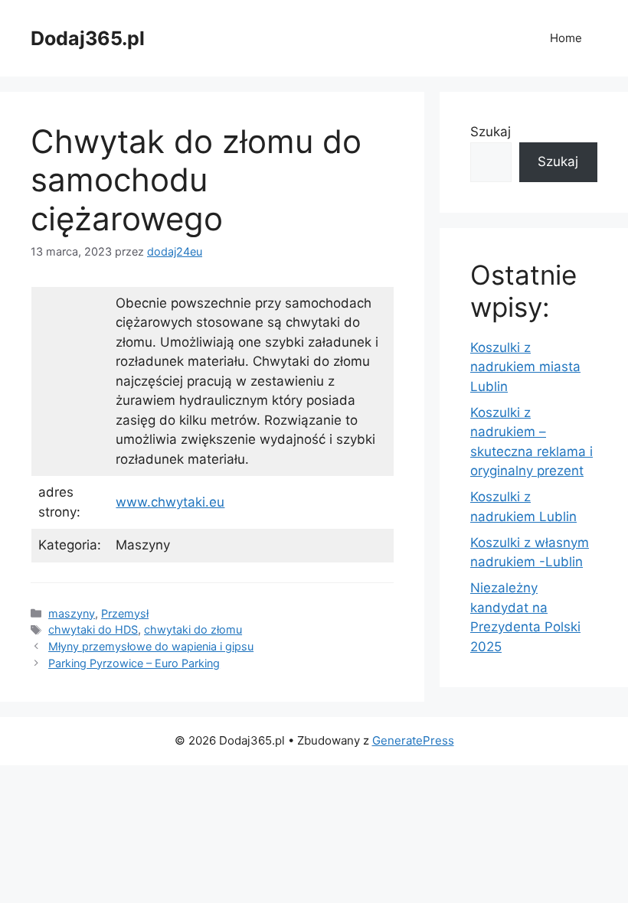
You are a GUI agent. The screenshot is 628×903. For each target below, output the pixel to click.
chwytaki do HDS (93, 629)
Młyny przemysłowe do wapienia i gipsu (150, 646)
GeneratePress (413, 740)
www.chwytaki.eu (170, 502)
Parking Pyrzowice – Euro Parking (134, 663)
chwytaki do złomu (193, 629)
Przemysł (125, 613)
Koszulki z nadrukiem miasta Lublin (525, 367)
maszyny (71, 613)
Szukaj (490, 131)
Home (566, 38)
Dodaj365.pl (88, 38)
